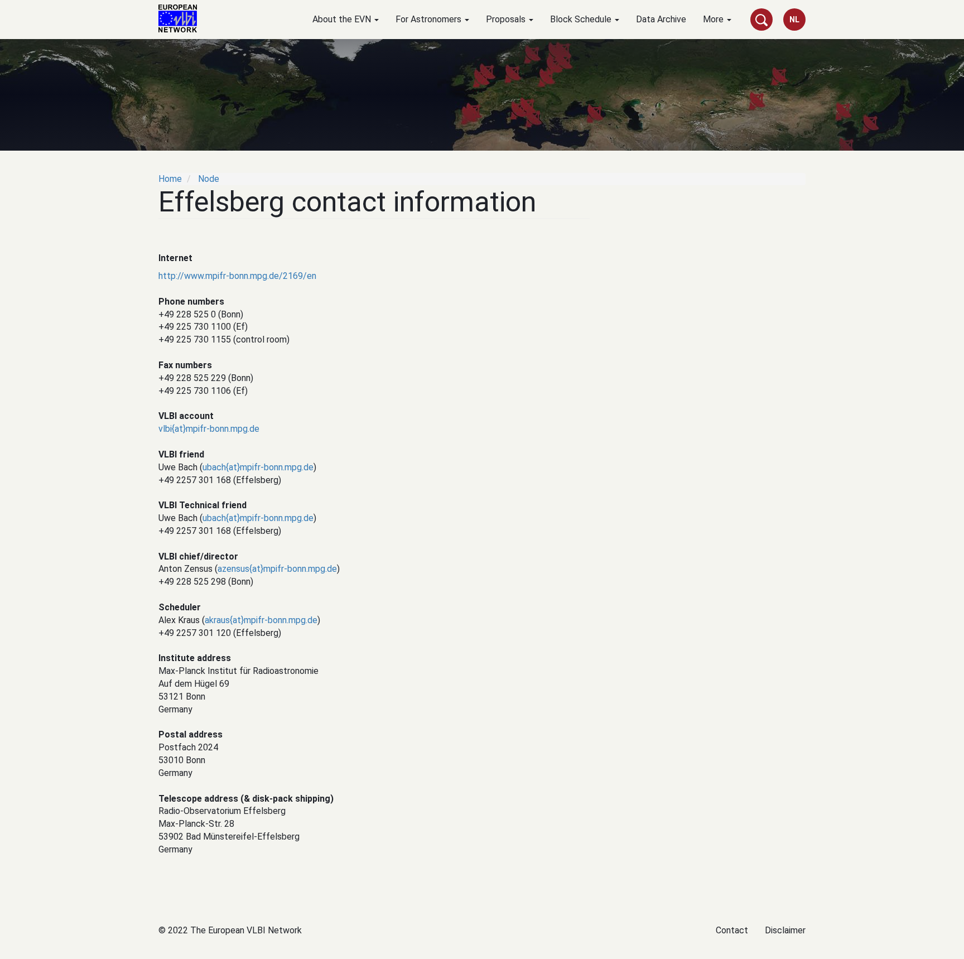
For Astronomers (430, 19)
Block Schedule (582, 19)
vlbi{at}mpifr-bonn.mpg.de (208, 428)
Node (208, 179)
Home (170, 179)
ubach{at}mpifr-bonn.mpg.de (258, 467)
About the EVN (342, 19)
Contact (732, 930)
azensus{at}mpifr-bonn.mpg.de (277, 568)
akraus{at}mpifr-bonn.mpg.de (261, 620)
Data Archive (661, 19)
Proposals (507, 19)
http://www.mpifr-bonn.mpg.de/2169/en (237, 276)
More (714, 19)
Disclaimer (785, 930)
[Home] (181, 18)
